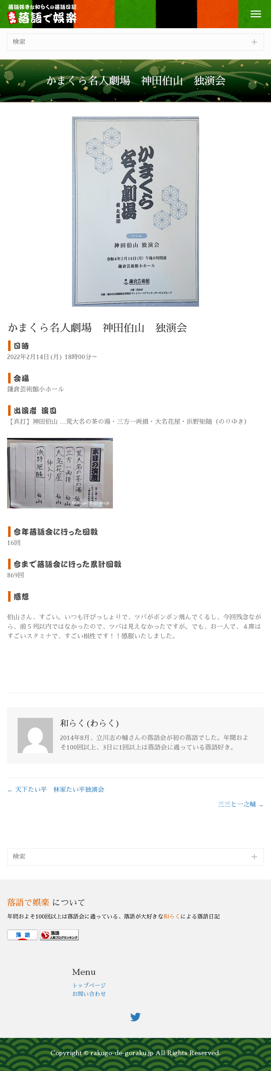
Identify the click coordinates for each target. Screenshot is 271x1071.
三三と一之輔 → (241, 804)
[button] (256, 14)
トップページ (89, 986)
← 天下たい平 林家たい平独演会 (55, 790)
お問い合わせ (89, 994)
